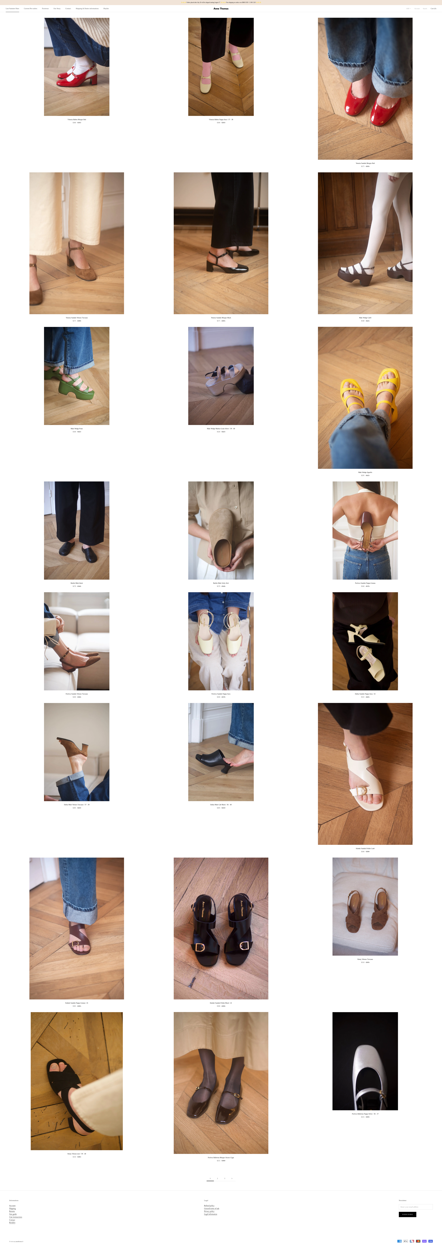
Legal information (210, 1214)
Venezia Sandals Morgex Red (365, 163)
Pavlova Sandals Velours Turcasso (77, 694)
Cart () (433, 8)
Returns (12, 1211)
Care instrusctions (15, 1217)
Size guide (13, 1214)
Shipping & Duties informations (87, 8)
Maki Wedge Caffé (365, 318)
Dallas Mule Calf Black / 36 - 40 (221, 805)
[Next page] (232, 1178)
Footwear (45, 8)
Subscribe (407, 1214)
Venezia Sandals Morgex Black (221, 318)
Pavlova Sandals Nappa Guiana (365, 583)
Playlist (106, 8)
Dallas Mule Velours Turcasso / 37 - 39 (76, 805)
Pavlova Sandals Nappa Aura (221, 694)
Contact (68, 8)
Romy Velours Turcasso (365, 959)
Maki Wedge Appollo (365, 472)
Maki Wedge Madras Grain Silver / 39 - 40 (221, 429)
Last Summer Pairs (12, 8)
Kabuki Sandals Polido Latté (365, 848)
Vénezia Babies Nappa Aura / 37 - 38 (221, 119)
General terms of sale (211, 1208)
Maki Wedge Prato (77, 429)
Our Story (57, 8)
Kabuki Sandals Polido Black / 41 (221, 1003)
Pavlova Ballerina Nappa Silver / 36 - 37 (365, 1114)
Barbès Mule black (77, 583)
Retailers (12, 1223)
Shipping (12, 1208)
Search (425, 8)
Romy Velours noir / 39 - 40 (77, 1154)
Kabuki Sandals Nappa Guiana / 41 (76, 1003)
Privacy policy (209, 1211)
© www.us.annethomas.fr (16, 1241)
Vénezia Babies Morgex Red (77, 119)
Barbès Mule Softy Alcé (221, 583)
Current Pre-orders (30, 8)
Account (417, 8)
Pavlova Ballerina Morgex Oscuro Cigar (221, 1157)
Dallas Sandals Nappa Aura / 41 (365, 694)
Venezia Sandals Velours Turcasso (77, 318)
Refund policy (209, 1205)
